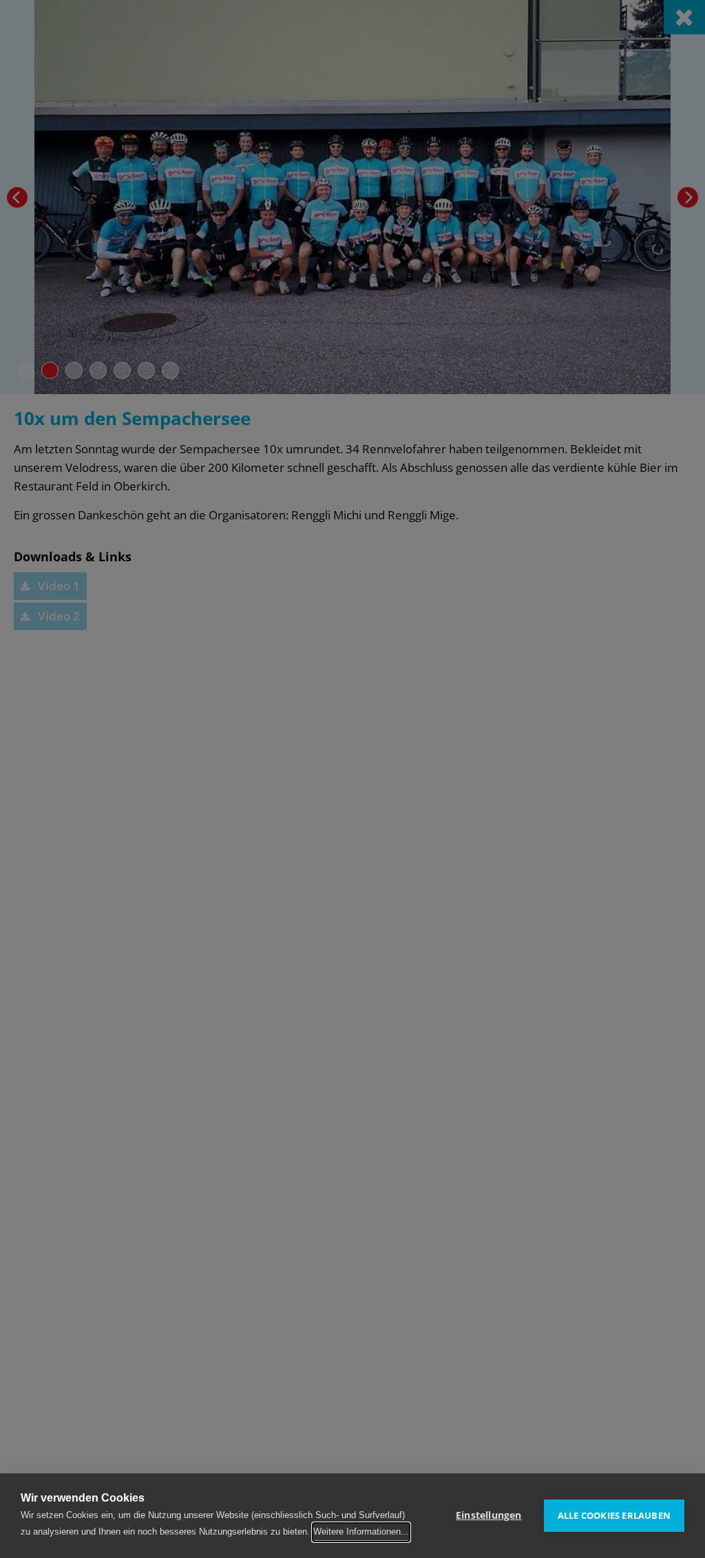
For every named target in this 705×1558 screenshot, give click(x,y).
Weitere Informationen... (361, 1531)
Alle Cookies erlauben (614, 1515)
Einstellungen (489, 1515)
